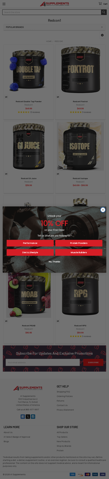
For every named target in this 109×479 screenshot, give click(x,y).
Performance (30, 243)
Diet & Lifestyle (30, 252)
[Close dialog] (103, 209)
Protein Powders (78, 243)
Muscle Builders (79, 252)
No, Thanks (54, 261)
